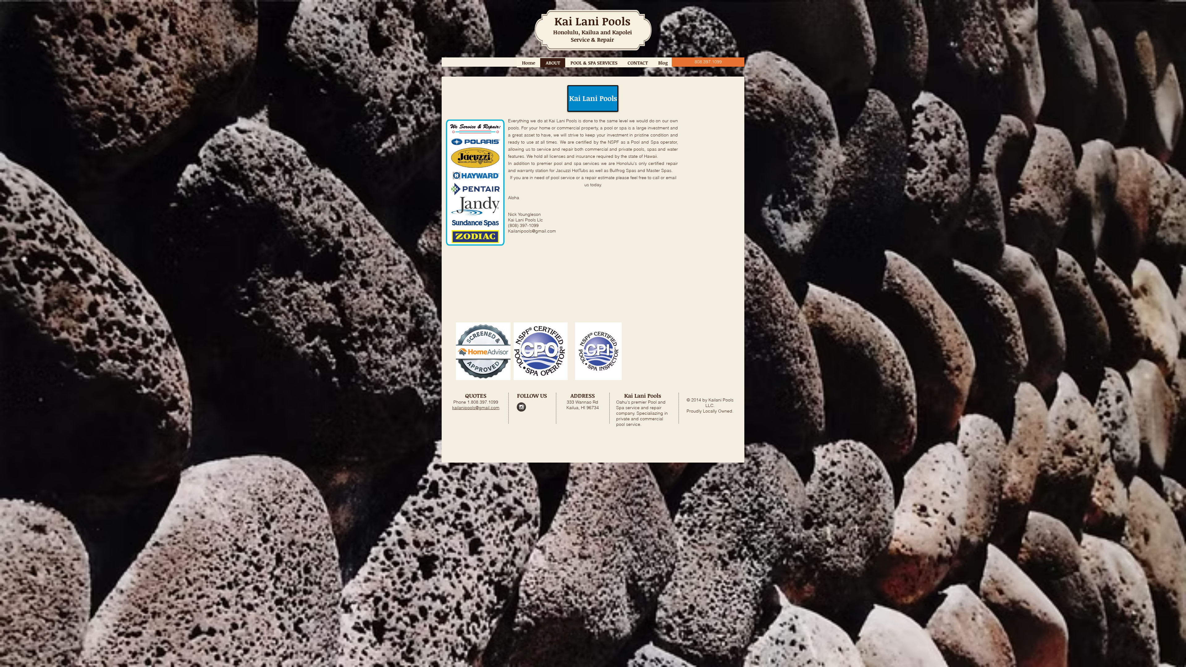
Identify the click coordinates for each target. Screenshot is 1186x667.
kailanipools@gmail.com (475, 407)
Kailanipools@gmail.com (532, 231)
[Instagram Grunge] (521, 407)
